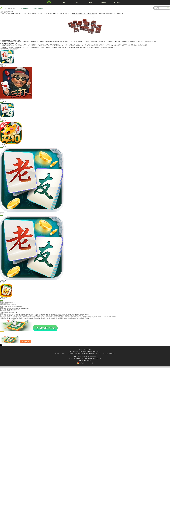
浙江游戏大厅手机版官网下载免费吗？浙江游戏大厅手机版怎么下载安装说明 (12, 317)
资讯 (77, 2)
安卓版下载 (2, 65)
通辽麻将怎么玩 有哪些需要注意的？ (6, 302)
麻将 (12, 13)
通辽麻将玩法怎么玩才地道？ (4, 303)
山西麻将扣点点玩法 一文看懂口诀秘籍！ (6, 310)
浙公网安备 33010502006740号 (86, 363)
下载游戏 (1, 102)
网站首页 (12, 8)
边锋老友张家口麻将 (3, 280)
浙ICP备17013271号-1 (95, 351)
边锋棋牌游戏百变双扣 (3, 297)
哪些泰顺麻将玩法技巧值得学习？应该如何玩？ (10, 49)
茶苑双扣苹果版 (2, 144)
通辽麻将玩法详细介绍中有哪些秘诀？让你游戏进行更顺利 (9, 306)
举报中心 (103, 2)
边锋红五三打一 (2, 99)
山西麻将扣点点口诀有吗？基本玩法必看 (6, 312)
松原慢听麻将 (2, 212)
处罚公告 (117, 2)
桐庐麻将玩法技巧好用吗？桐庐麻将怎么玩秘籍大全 (11, 48)
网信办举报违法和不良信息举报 (80, 356)
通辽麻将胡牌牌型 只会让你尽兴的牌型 (6, 304)
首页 (64, 2)
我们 (90, 2)
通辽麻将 (5, 12)
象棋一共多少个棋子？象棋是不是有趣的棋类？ (7, 309)
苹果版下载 (5, 65)
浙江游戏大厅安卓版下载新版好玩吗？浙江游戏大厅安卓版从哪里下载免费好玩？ (13, 308)
